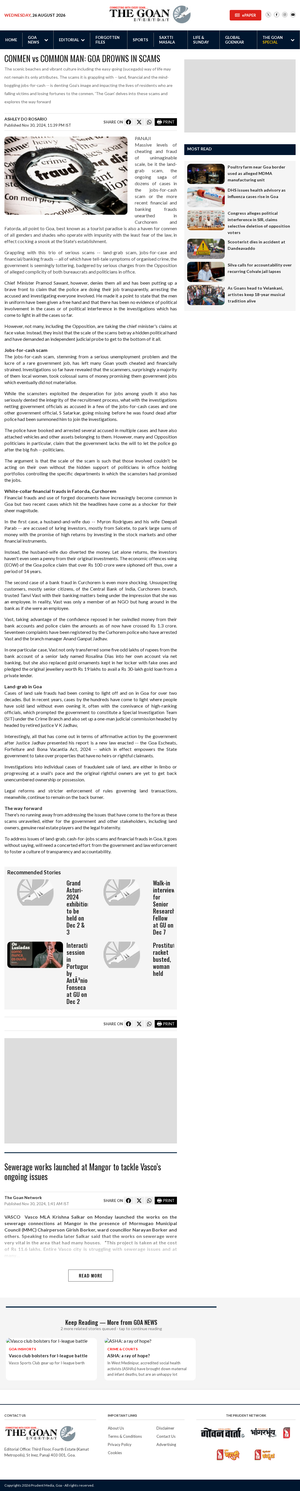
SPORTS (140, 39)
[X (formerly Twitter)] (268, 15)
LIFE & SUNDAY (201, 39)
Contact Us (165, 1436)
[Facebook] (276, 15)
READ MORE (91, 1275)
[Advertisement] (90, 1091)
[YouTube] (293, 15)
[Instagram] (284, 15)
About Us (116, 1428)
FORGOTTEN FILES (108, 39)
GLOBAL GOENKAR (234, 39)
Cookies (115, 1452)
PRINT (169, 122)
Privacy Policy (120, 1444)
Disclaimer (165, 1428)
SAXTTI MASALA (167, 39)
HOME (11, 39)
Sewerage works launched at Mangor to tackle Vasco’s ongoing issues (82, 1172)
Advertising (166, 1444)
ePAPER (249, 15)
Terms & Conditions (125, 1436)
